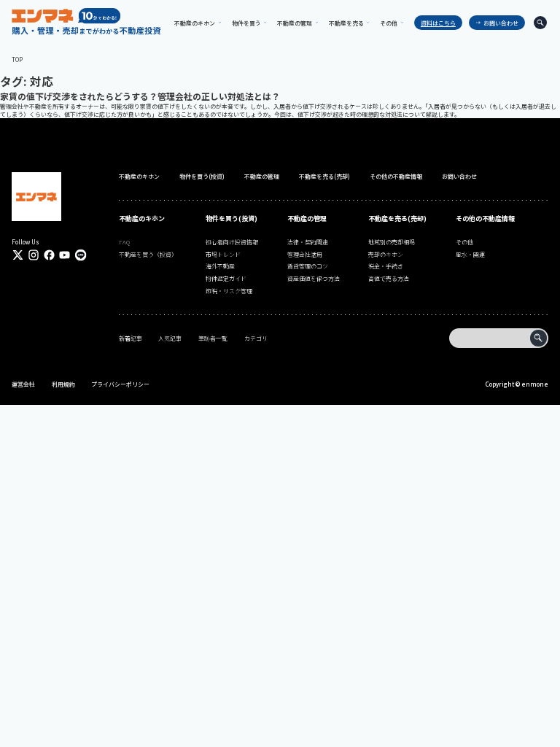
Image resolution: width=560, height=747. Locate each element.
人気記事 (170, 338)
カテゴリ (256, 338)
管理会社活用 (304, 254)
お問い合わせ (500, 23)
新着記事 (130, 338)
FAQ (124, 242)
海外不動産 (220, 266)
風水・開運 (470, 254)
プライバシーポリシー (120, 384)
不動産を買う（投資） (148, 254)
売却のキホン (385, 254)
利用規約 (63, 384)
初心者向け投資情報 (232, 242)
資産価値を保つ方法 (313, 278)
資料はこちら (438, 23)
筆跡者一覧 (213, 338)
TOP (17, 59)
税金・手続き (385, 266)
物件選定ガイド (226, 278)
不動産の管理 (261, 176)
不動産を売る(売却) (324, 176)
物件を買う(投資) (202, 176)
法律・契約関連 (307, 242)
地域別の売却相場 (391, 242)
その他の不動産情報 (396, 176)
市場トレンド (223, 254)
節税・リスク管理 (229, 291)
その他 (464, 242)
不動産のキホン (139, 176)
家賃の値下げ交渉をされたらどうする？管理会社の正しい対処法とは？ (140, 96)
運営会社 (23, 384)
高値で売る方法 (388, 278)
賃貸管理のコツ (307, 266)
